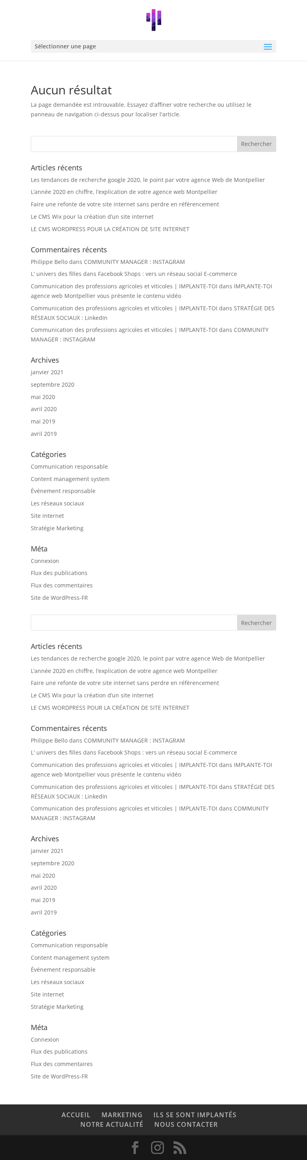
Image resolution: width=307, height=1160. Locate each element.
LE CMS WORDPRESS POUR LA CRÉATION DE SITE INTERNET (110, 229)
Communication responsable (69, 466)
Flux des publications (59, 573)
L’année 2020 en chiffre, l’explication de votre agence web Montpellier (124, 192)
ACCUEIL (76, 1114)
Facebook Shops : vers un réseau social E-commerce (167, 274)
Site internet (47, 515)
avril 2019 (44, 433)
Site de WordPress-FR (59, 597)
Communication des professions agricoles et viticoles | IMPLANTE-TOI (124, 286)
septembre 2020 (52, 384)
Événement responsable (63, 491)
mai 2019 (43, 421)
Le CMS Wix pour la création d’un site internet (92, 216)
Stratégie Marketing (57, 528)
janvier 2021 (47, 372)
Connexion (45, 561)
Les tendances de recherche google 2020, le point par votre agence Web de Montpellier (148, 180)
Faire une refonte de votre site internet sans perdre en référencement (125, 204)
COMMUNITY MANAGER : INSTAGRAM (134, 262)
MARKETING (122, 1114)
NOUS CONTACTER (186, 1124)
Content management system (70, 479)
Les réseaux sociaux (57, 503)
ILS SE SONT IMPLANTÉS (195, 1114)
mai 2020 (43, 397)
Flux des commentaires (62, 585)
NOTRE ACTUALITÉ (112, 1124)
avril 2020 (44, 409)
